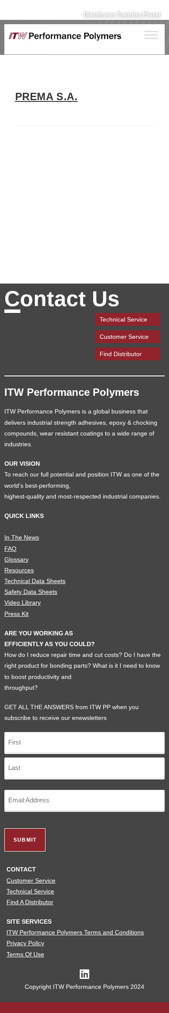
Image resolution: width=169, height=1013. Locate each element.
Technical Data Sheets (34, 581)
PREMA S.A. (46, 96)
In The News (21, 537)
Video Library (22, 602)
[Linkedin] (84, 974)
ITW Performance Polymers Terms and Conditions (75, 932)
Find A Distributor (29, 902)
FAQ (10, 548)
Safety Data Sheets (30, 591)
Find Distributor (121, 353)
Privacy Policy (25, 943)
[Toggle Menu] (151, 35)
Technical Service (123, 319)
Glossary (16, 559)
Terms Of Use (25, 954)
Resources (19, 570)
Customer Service (124, 336)
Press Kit (16, 613)
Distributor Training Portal (122, 14)
